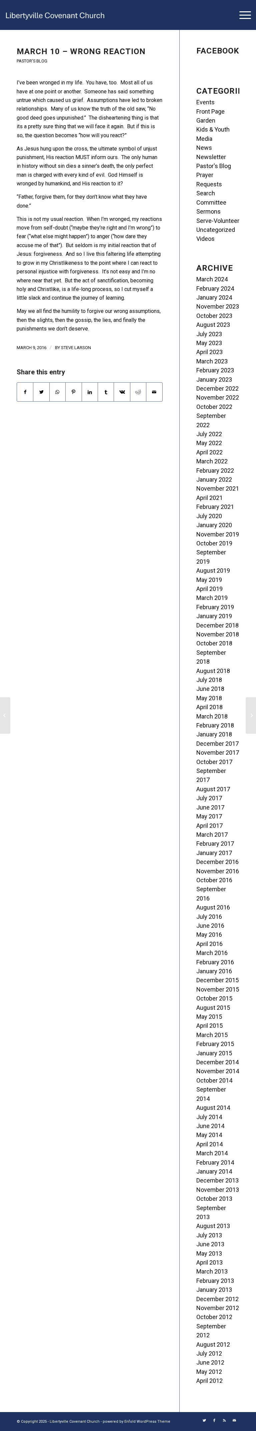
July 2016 (209, 916)
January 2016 (214, 971)
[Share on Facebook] (25, 392)
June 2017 (210, 807)
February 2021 (215, 506)
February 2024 (215, 288)
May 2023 (209, 342)
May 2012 (209, 1371)
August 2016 (213, 907)
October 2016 (214, 880)
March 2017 (212, 834)
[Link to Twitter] (204, 1421)
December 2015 (217, 980)
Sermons (208, 211)
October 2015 (214, 998)
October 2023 (214, 315)
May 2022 (209, 442)
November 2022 (217, 397)
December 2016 (217, 861)
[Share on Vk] (122, 392)
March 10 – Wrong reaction (81, 51)
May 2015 (209, 1016)
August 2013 (213, 1225)
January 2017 (214, 852)
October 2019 (214, 543)
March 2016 (212, 952)
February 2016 (215, 962)
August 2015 (213, 1007)
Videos (205, 238)
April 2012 (209, 1380)
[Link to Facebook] (214, 1421)
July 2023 (209, 334)
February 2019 (215, 607)
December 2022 (217, 388)
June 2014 (210, 1125)
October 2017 (214, 761)
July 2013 (209, 1235)
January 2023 (214, 379)
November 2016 (217, 871)
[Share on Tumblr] (106, 392)
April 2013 (209, 1262)
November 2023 (217, 306)
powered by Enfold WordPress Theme (136, 1421)
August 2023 (213, 324)
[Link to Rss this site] (224, 1421)
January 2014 (214, 1171)
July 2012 (209, 1353)
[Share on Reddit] (138, 392)
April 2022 (209, 452)
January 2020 (214, 525)
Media (204, 138)
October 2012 (214, 1316)
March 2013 (212, 1271)
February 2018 (215, 725)
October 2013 (214, 1198)
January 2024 (214, 297)
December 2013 (217, 1180)
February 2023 (215, 370)
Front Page (210, 111)
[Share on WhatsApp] (57, 392)
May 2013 (209, 1253)
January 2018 (214, 734)
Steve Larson (76, 347)
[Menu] (242, 15)
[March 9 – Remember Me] (5, 715)
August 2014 (213, 1107)
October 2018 (214, 643)
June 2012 (210, 1362)
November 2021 (217, 488)
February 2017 (215, 843)
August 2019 (213, 570)
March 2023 (212, 361)
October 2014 (214, 1080)
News (204, 147)
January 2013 (214, 1289)
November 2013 (217, 1189)
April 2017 (209, 825)
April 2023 (209, 351)
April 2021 (209, 497)
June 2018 (210, 688)
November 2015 (217, 989)
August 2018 (213, 670)
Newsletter (211, 156)
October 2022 (214, 406)
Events (205, 102)
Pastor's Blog (32, 60)
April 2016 (209, 943)
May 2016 (209, 934)
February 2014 (215, 1162)
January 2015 (214, 1053)
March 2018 (212, 716)
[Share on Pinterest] (73, 392)
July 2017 (209, 798)
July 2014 (209, 1116)
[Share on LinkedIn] (90, 392)
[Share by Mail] (154, 392)
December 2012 (217, 1298)
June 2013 (210, 1244)
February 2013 (215, 1280)
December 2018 (217, 625)
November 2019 (217, 534)
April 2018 (209, 707)
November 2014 (217, 1071)
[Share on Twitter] (41, 392)
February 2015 (215, 1043)
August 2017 (213, 789)
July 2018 (209, 679)
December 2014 (217, 1062)
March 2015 (212, 1034)
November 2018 (217, 634)
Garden (205, 120)
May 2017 (209, 816)
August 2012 (213, 1344)
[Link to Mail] (234, 1421)
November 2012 (217, 1307)
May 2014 (209, 1134)
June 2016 (210, 925)
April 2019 (209, 588)
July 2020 (209, 516)
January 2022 (214, 479)
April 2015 (209, 1025)
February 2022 (215, 470)
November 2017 (217, 752)
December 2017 (217, 743)
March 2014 (212, 1153)
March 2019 (212, 597)
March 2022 (212, 461)
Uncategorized (215, 229)
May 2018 (209, 698)
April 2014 (209, 1144)
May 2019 (209, 579)
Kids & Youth (213, 129)
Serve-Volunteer (217, 220)
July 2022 (209, 433)
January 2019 (214, 616)
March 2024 (212, 279)
